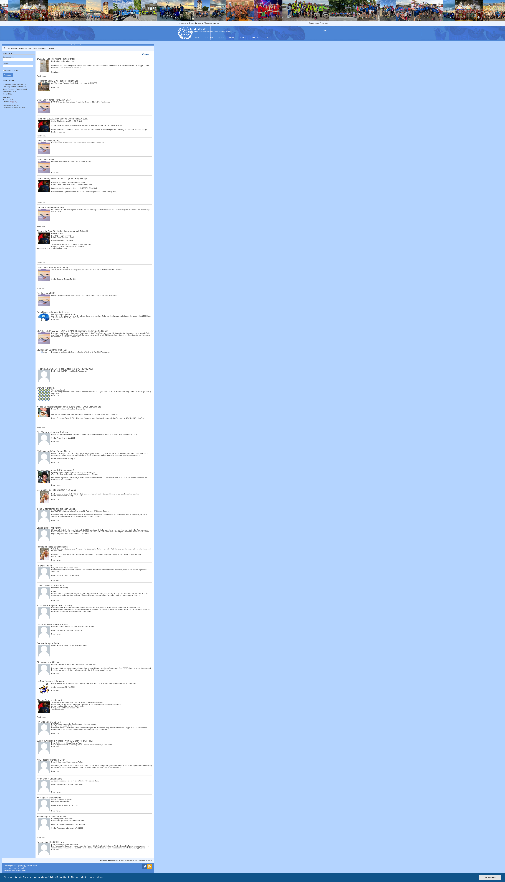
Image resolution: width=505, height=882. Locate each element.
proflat (9, 868)
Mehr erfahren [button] (96, 877)
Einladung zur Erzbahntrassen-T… (15, 87)
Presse (243, 38)
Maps (266, 38)
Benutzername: (8, 57)
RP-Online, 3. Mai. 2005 (92, 352)
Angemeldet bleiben (12, 70)
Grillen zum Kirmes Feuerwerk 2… (15, 84)
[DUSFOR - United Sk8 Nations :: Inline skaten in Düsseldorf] (185, 32)
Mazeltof (17, 868)
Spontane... (55, 72)
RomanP (22, 107)
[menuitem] (191, 23)
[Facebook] (144, 866)
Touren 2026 (7, 94)
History (209, 38)
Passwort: (6, 64)
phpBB (13, 865)
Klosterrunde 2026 (9, 92)
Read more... (41, 76)
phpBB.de (25, 867)
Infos (221, 38)
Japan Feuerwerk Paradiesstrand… (15, 89)
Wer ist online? (8, 100)
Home (196, 38)
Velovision (60, 687)
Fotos (255, 38)
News (231, 38)
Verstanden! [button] (490, 877)
